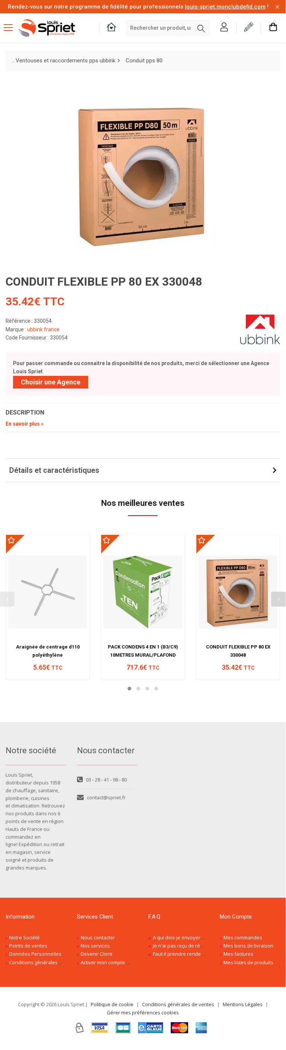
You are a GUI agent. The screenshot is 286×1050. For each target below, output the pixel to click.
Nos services (95, 945)
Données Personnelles (35, 953)
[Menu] (11, 28)
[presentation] (278, 599)
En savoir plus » (25, 424)
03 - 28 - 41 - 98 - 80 (106, 779)
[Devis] (248, 28)
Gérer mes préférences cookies (143, 1012)
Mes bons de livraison (248, 945)
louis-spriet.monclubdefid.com (225, 6)
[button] (129, 688)
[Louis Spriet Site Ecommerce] (53, 28)
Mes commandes (243, 937)
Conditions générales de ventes (45, 962)
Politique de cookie (112, 1004)
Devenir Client (96, 953)
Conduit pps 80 (144, 60)
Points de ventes (28, 945)
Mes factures (238, 953)
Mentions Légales (243, 1004)
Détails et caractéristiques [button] (54, 470)
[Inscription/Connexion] (224, 28)
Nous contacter (98, 937)
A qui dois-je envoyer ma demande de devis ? (204, 937)
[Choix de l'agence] (111, 28)
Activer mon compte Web (108, 962)
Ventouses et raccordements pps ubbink (65, 60)
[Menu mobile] (11, 27)
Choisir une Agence (50, 382)
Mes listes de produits (248, 962)
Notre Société (24, 937)
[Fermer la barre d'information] (277, 7)
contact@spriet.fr (106, 797)
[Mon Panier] (273, 28)
